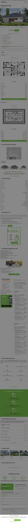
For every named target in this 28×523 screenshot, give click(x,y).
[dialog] (14, 261)
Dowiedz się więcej (15, 518)
